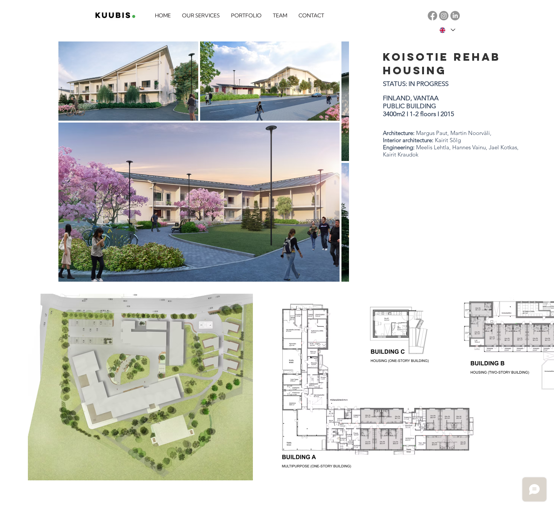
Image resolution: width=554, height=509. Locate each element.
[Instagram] (443, 15)
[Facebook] (432, 15)
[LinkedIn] (455, 15)
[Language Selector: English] (447, 30)
